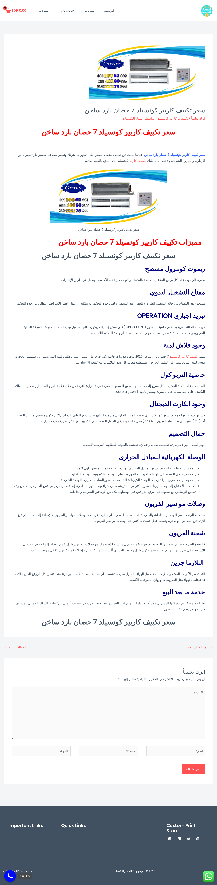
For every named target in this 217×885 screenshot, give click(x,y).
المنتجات (90, 10)
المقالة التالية (16, 647)
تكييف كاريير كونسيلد (184, 356)
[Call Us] (10, 876)
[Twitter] (188, 839)
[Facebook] (170, 839)
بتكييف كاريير (137, 160)
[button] (59, 10)
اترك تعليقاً (198, 118)
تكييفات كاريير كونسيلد (173, 118)
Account (68, 10)
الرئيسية (109, 10)
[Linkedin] (179, 839)
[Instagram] (198, 839)
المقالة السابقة (200, 647)
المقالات (44, 10)
